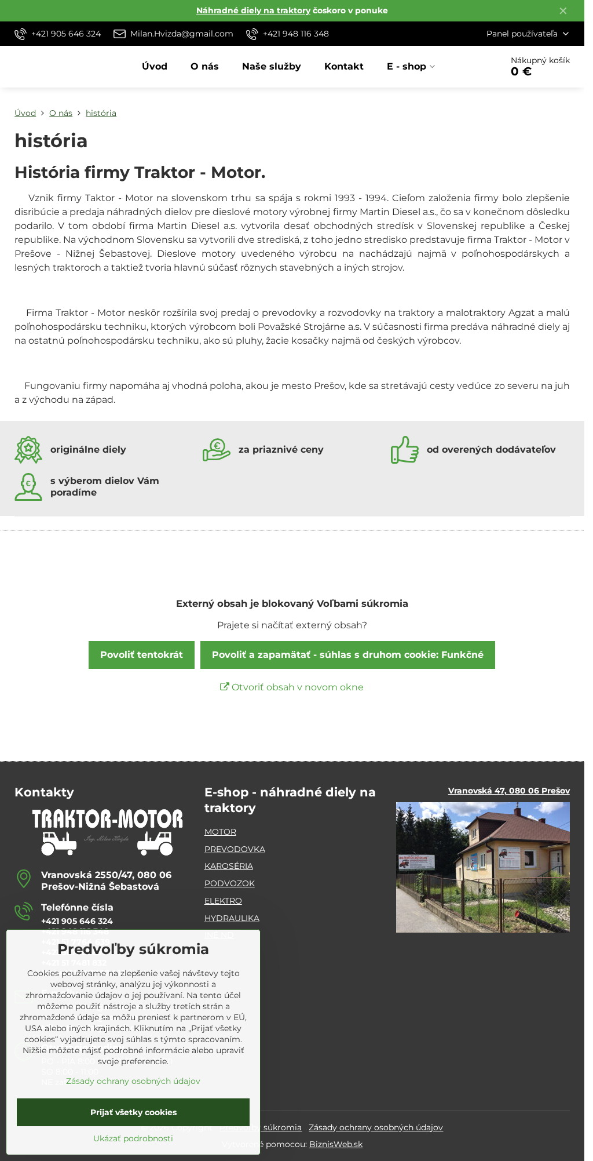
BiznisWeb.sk (336, 1144)
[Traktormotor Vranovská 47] (483, 930)
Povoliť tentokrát (141, 654)
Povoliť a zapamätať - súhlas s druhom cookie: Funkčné (348, 654)
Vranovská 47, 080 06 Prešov (509, 790)
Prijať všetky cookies (133, 1112)
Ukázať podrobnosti (133, 1138)
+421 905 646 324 (77, 921)
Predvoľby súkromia (260, 1127)
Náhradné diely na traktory (253, 10)
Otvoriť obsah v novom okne (296, 687)
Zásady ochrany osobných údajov (376, 1127)
